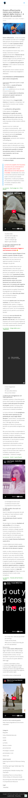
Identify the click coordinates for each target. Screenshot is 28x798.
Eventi (4, 738)
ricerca (7, 89)
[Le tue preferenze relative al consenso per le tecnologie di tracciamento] (25, 796)
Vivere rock (6, 755)
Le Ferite (5, 743)
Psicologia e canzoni (8, 750)
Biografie (5, 732)
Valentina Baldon (8, 18)
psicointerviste (7, 748)
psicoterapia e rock (8, 753)
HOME (4, 740)
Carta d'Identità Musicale (9, 735)
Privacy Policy (5, 787)
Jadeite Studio (11, 796)
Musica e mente (7, 745)
